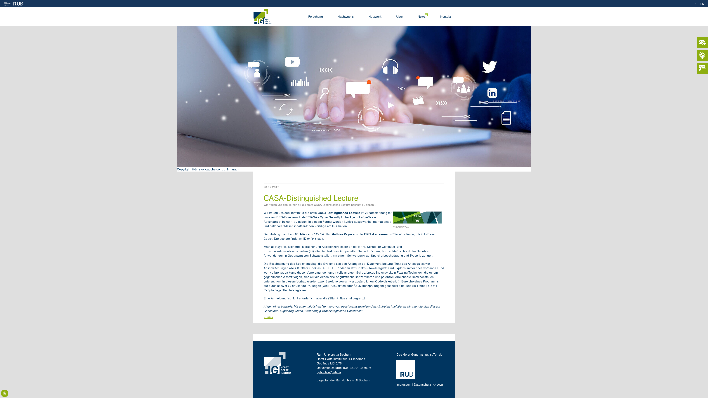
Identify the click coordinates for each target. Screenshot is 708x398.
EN (702, 4)
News (422, 16)
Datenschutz (422, 384)
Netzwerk (375, 16)
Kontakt (445, 16)
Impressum (404, 384)
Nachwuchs (346, 16)
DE (695, 4)
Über (399, 16)
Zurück (268, 317)
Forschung (315, 16)
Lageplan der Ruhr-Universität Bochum (343, 380)
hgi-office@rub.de (329, 372)
